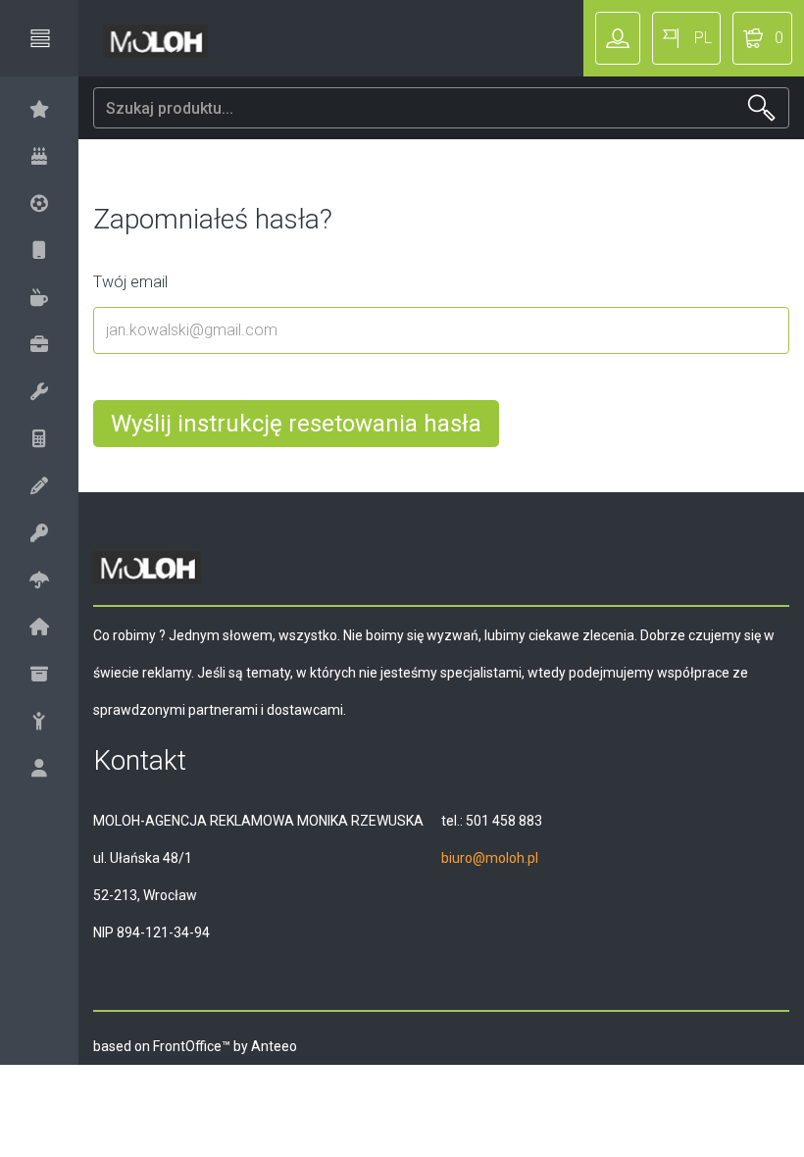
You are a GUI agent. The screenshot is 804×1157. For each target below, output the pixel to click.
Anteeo (274, 1046)
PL (703, 37)
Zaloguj (617, 38)
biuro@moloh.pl (489, 858)
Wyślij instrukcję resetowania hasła (296, 423)
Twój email (130, 282)
